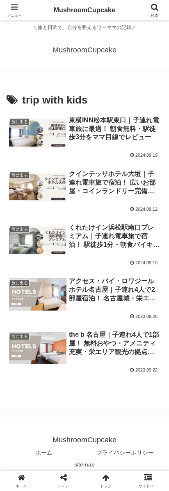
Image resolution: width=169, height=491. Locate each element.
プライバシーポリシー (125, 452)
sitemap (84, 464)
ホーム (44, 452)
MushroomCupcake (84, 10)
